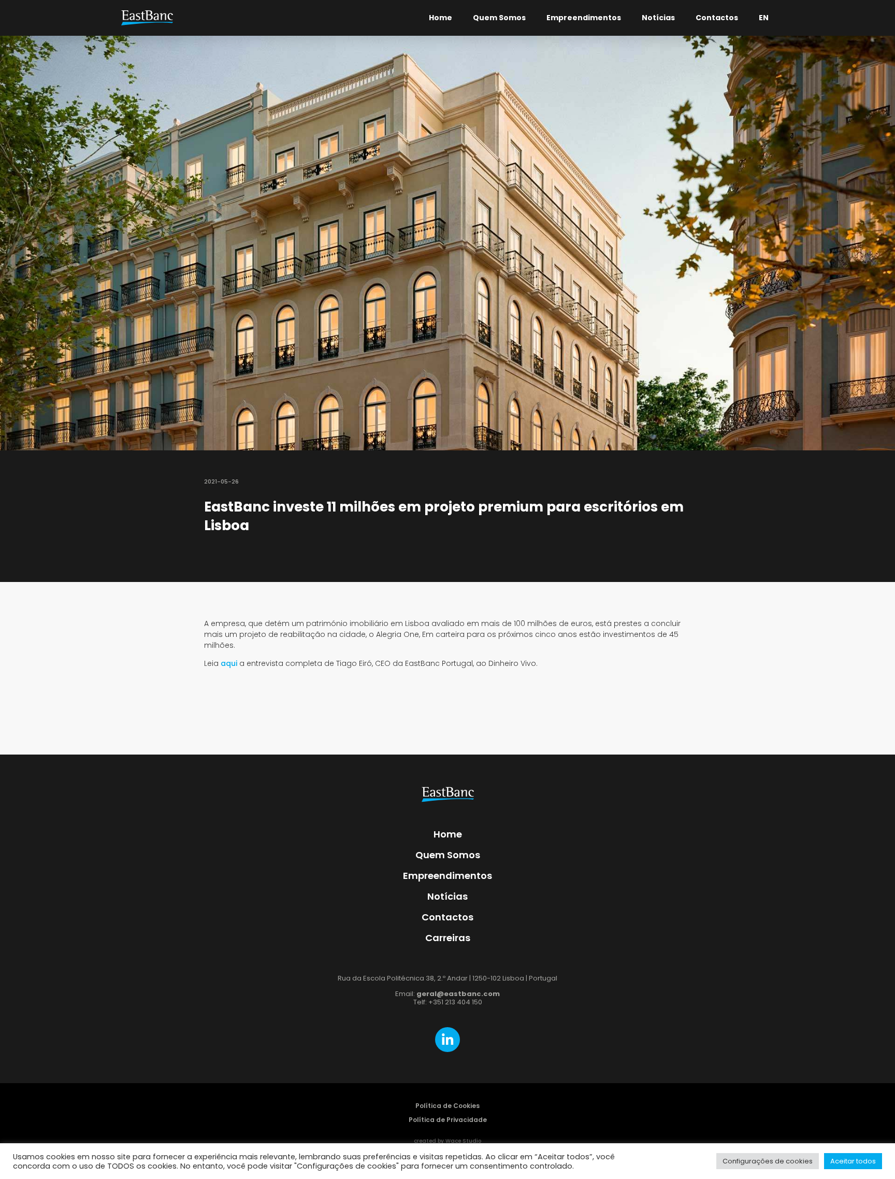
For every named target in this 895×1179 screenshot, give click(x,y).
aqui (229, 663)
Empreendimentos (583, 17)
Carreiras (447, 937)
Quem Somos (499, 17)
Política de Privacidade (448, 1119)
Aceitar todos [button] (853, 1161)
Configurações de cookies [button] (768, 1161)
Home (440, 17)
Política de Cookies (447, 1105)
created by (447, 1141)
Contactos (717, 17)
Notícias (658, 17)
